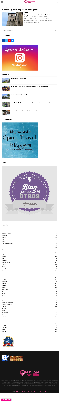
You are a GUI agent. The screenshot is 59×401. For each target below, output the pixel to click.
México (3, 287)
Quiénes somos (5, 300)
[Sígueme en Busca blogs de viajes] (16, 360)
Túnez (3, 323)
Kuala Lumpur (5, 270)
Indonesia (4, 260)
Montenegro (5, 289)
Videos (3, 329)
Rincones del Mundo (7, 304)
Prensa (3, 298)
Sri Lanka (4, 316)
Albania (3, 229)
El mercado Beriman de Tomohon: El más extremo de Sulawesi (26, 111)
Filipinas (25, 12)
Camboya (4, 249)
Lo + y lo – (4, 279)
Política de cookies (43, 391)
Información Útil (6, 262)
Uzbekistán (4, 327)
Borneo (3, 241)
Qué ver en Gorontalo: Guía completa (19, 94)
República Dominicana (7, 302)
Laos (3, 272)
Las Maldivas (5, 275)
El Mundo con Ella (20, 391)
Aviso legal (26, 391)
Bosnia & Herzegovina (7, 243)
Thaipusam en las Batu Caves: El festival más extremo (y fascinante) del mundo (29, 86)
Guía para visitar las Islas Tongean (19, 78)
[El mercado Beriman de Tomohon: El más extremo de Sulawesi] (6, 112)
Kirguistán (4, 268)
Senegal (4, 308)
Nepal (3, 293)
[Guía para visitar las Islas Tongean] (6, 80)
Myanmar (4, 291)
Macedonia (4, 281)
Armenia (4, 231)
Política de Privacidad (33, 391)
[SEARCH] (55, 30)
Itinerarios (4, 264)
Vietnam (4, 331)
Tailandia (4, 321)
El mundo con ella (29, 16)
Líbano (3, 277)
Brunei (3, 245)
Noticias (4, 296)
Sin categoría (5, 312)
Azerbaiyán (4, 235)
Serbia (3, 310)
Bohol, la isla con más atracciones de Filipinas (38, 15)
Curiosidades (5, 252)
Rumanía (4, 306)
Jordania (4, 266)
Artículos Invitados (6, 233)
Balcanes (4, 237)
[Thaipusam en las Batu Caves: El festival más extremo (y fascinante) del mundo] (6, 88)
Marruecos (4, 285)
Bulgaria (4, 247)
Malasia (4, 283)
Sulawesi (4, 319)
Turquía (4, 325)
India (3, 258)
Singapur (4, 314)
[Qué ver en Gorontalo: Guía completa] (6, 96)
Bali (3, 239)
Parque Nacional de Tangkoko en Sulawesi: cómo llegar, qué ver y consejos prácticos (31, 102)
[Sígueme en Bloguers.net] (5, 360)
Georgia (4, 256)
